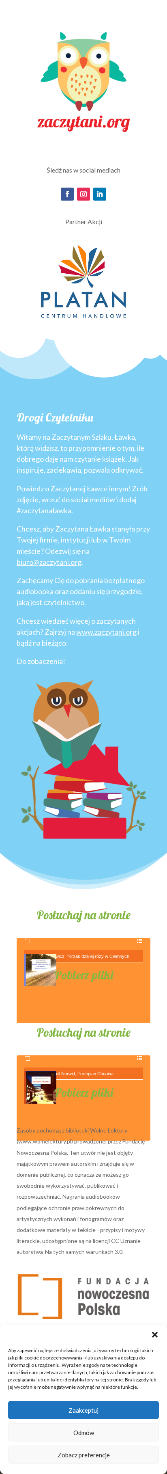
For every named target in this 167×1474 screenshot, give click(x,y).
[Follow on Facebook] (67, 194)
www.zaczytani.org (106, 631)
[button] (155, 1335)
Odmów (83, 1432)
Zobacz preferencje (84, 1455)
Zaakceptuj (83, 1410)
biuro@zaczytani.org (49, 562)
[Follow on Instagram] (83, 194)
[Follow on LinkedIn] (99, 194)
